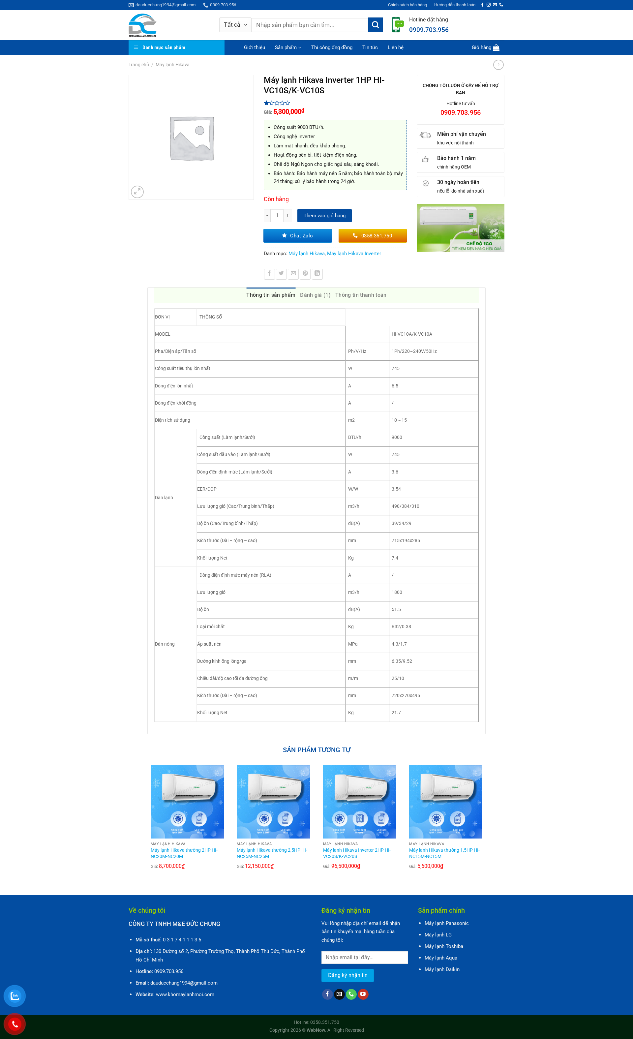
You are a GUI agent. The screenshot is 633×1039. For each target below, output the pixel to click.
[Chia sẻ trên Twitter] (281, 274)
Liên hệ (396, 47)
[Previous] (148, 824)
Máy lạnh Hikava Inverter (354, 254)
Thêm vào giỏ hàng (325, 216)
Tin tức (370, 47)
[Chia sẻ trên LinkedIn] (317, 274)
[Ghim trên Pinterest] (305, 274)
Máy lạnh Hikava (173, 64)
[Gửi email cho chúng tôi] (495, 5)
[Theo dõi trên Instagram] (489, 5)
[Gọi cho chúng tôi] (501, 5)
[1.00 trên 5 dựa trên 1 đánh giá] (335, 103)
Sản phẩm (286, 47)
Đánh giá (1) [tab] (315, 295)
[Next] (485, 824)
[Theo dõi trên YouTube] (363, 994)
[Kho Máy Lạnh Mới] (169, 25)
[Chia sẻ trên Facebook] (269, 274)
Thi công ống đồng (331, 47)
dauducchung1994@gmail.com (184, 983)
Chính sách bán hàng (407, 4)
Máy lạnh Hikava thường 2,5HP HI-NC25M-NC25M (272, 853)
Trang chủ (139, 64)
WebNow (316, 1030)
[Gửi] (375, 24)
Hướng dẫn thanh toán (454, 4)
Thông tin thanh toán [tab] (360, 295)
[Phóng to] (137, 192)
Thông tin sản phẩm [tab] (270, 295)
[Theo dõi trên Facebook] (482, 5)
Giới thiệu (254, 47)
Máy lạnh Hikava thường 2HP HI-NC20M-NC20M (184, 853)
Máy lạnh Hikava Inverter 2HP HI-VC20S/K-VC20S (357, 853)
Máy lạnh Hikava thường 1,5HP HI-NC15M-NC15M (444, 853)
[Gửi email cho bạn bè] (293, 274)
